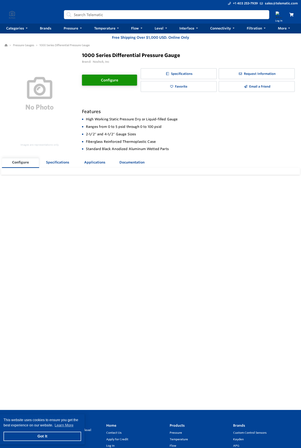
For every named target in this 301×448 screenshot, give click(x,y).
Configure (109, 80)
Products (177, 425)
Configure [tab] (20, 162)
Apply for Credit (117, 439)
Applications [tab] (94, 162)
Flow (173, 445)
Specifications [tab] (57, 162)
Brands (239, 425)
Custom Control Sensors (250, 432)
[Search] (68, 15)
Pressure (176, 432)
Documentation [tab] (132, 162)
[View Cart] (291, 14)
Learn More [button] (64, 425)
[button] (17, 28)
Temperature (179, 439)
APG (236, 445)
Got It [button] (42, 436)
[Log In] (279, 14)
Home (111, 425)
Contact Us (114, 432)
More (283, 28)
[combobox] (166, 14)
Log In (110, 445)
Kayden (238, 439)
